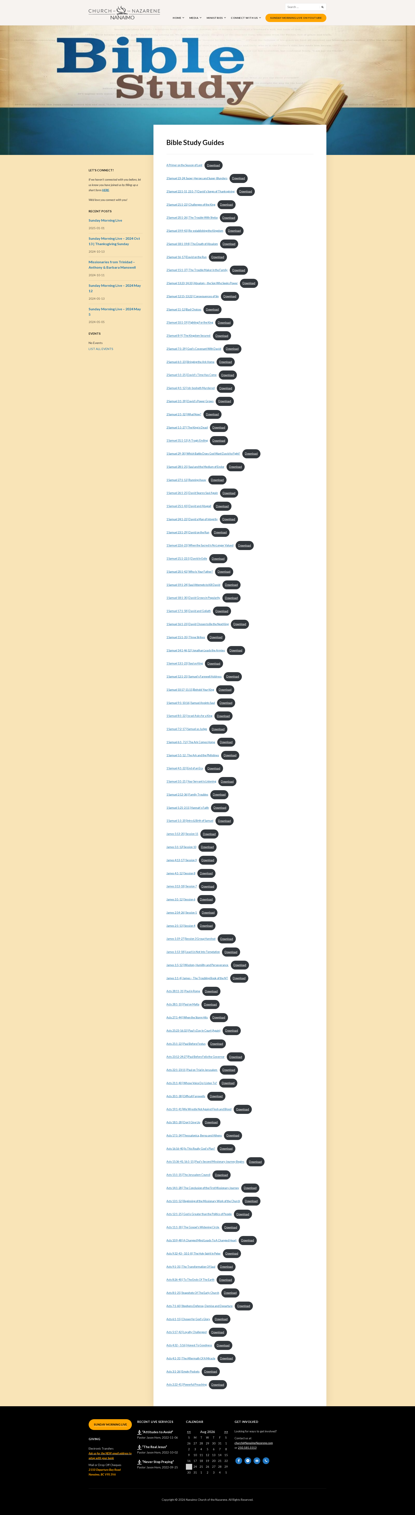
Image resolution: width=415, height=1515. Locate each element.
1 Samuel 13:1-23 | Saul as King (184, 663)
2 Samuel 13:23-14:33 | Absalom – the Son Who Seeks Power (202, 283)
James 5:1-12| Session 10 (181, 847)
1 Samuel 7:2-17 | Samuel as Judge (186, 729)
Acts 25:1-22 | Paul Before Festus (186, 1043)
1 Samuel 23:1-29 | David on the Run (187, 532)
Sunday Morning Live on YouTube (296, 17)
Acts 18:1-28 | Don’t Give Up (183, 1122)
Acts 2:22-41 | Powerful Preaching (186, 1384)
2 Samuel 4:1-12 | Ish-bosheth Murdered (190, 388)
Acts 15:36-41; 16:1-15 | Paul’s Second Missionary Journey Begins (205, 1161)
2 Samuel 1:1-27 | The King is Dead (187, 427)
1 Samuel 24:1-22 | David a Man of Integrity (192, 519)
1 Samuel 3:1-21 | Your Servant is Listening (191, 781)
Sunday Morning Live (105, 220)
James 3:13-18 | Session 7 (181, 886)
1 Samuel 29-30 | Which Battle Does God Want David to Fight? (203, 453)
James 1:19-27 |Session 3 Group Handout (190, 939)
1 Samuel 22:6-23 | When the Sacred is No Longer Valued (199, 545)
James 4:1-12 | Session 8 (180, 873)
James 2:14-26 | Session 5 (181, 912)
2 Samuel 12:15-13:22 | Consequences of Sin (192, 296)
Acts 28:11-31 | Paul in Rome (183, 991)
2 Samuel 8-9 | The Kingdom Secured (188, 335)
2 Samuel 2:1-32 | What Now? (183, 414)
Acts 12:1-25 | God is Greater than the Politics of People (199, 1214)
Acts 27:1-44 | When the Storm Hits (187, 1017)
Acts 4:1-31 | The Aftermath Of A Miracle (190, 1358)
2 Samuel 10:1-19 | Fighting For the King (189, 322)
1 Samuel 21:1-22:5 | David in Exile (186, 558)
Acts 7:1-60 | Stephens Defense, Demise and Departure (199, 1306)
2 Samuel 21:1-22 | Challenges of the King (190, 204)
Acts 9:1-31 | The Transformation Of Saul (190, 1266)
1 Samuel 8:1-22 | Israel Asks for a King (189, 716)
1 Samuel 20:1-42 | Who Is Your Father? (189, 571)
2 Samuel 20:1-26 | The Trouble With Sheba (192, 217)
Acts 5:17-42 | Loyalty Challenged (186, 1332)
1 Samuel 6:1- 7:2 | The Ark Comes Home (190, 742)
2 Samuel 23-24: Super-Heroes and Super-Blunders (196, 178)
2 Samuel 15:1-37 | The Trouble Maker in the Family (197, 270)
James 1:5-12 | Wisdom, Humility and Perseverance (197, 965)
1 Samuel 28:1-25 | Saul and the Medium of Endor (195, 466)
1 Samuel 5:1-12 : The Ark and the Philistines (192, 755)
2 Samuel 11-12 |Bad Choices (183, 309)
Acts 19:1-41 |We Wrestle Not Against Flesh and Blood (198, 1109)
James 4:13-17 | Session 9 (181, 860)
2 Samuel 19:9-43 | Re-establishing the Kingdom (194, 230)
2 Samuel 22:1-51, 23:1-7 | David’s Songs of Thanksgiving (200, 191)
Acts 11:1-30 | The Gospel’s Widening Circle (193, 1227)
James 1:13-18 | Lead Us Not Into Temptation (193, 952)
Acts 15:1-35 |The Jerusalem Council (188, 1175)
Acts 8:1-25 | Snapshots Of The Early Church (192, 1292)
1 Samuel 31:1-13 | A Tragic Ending (187, 440)
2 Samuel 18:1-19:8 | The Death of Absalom (192, 244)
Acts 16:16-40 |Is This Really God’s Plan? (190, 1148)
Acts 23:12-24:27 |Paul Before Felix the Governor (195, 1057)
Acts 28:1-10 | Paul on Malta (182, 1004)
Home (177, 17)
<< (189, 1432)
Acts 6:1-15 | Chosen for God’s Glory (188, 1319)
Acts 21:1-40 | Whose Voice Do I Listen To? (191, 1083)
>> (226, 1432)
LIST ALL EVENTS (101, 349)
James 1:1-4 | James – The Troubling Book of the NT (197, 978)
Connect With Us (244, 17)
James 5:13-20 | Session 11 (182, 834)
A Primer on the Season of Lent (184, 165)
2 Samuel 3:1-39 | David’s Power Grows (190, 401)
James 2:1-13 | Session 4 (180, 925)
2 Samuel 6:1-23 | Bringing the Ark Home (190, 362)
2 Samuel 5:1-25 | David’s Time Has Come (191, 375)
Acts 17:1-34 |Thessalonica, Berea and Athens (194, 1135)
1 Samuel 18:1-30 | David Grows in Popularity (193, 598)
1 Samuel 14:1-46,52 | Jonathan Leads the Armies (195, 650)
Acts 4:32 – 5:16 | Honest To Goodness (189, 1345)
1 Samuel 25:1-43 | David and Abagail (188, 506)
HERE (105, 190)
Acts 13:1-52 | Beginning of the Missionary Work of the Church (203, 1201)
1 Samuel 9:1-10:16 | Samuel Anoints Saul (190, 703)
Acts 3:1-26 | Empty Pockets (183, 1371)
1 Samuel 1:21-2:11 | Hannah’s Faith (187, 807)
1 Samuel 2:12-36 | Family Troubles (187, 794)
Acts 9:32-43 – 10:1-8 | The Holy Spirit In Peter (193, 1253)
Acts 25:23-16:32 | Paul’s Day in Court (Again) (193, 1030)
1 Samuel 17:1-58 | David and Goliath (188, 611)
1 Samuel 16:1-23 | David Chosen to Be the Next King (197, 624)
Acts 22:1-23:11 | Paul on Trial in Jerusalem (192, 1070)
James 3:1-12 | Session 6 (180, 899)
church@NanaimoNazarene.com (254, 1443)
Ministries (215, 17)
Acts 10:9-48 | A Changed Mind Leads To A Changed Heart (201, 1240)
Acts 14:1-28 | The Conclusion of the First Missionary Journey (202, 1188)
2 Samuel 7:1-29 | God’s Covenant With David (193, 348)
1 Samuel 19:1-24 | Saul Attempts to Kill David (193, 584)
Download (213, 165)
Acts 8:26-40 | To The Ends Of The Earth (190, 1280)
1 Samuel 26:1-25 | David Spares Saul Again (192, 493)
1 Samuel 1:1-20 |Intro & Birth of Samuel (189, 821)
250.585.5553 (247, 1447)
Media (194, 17)
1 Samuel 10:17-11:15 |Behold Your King (190, 689)
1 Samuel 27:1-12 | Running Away (186, 480)
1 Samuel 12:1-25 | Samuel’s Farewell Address (194, 676)
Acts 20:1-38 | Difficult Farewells (185, 1096)
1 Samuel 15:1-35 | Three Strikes (185, 637)
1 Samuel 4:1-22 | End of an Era (184, 768)
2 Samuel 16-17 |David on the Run (186, 257)
